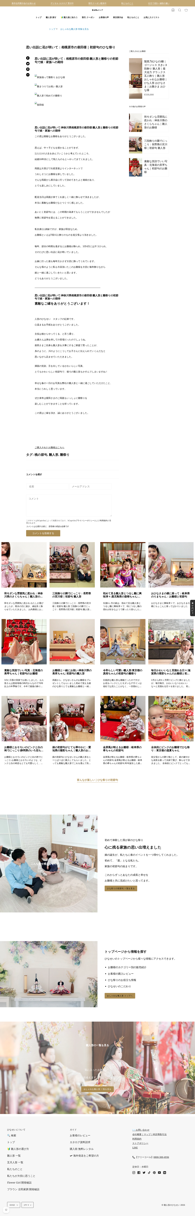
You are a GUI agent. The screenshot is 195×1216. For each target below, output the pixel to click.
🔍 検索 (11, 1135)
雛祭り (65, 454)
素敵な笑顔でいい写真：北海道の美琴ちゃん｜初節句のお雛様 (23, 672)
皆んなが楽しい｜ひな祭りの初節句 (97, 779)
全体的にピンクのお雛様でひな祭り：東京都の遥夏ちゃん (170, 749)
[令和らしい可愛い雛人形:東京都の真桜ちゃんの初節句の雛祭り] (122, 641)
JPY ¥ (26, 1205)
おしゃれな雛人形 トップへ (120, 995)
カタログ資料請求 (80, 1142)
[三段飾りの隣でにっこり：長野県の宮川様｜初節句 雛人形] (72, 565)
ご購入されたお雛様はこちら (49, 447)
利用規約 (103, 520)
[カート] (186, 10)
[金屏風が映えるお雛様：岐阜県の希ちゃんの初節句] (122, 718)
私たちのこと (15, 1169)
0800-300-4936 (161, 1157)
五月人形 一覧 (15, 1162)
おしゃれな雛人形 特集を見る (73, 29)
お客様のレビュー (80, 1135)
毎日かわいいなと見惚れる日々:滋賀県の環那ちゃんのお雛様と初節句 (170, 672)
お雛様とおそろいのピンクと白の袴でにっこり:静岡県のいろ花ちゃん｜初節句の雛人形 (24, 749)
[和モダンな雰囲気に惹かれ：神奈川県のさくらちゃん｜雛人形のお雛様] (24, 565)
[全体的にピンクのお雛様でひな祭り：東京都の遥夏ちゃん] (171, 718)
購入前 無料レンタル (82, 1149)
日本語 (12, 1205)
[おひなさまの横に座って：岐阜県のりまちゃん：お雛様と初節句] (171, 565)
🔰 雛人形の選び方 (18, 1149)
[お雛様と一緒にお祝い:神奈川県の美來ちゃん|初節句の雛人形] (72, 641)
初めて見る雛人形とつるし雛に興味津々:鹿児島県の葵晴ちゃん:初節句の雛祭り (122, 595)
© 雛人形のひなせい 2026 (173, 1205)
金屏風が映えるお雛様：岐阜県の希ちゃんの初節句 (122, 749)
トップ (52, 29)
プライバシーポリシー (85, 520)
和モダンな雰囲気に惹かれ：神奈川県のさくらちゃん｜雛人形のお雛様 (23, 595)
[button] (51, 17)
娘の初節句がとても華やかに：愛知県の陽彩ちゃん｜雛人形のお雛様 (71, 749)
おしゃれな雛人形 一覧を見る (97, 1089)
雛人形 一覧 (14, 1155)
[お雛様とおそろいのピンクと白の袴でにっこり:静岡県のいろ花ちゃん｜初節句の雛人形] (24, 718)
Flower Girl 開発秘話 (19, 1182)
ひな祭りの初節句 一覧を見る (121, 888)
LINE (135, 1147)
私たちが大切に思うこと (21, 1175)
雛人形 (53, 454)
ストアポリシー (140, 1143)
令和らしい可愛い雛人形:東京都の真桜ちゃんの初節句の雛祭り (122, 672)
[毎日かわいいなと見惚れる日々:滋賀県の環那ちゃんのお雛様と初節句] (171, 641)
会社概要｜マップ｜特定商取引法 (149, 1134)
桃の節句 (41, 454)
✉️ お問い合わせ (140, 1129)
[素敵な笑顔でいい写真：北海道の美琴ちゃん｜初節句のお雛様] (24, 641)
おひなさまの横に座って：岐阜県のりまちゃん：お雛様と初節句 (170, 595)
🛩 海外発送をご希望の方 (84, 1155)
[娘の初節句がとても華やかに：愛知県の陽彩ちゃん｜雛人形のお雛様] (72, 718)
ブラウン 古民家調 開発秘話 (23, 1189)
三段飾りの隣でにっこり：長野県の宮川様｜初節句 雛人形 (71, 595)
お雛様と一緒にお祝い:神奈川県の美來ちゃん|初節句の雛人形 (72, 672)
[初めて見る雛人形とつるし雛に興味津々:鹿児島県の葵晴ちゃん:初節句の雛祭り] (122, 565)
